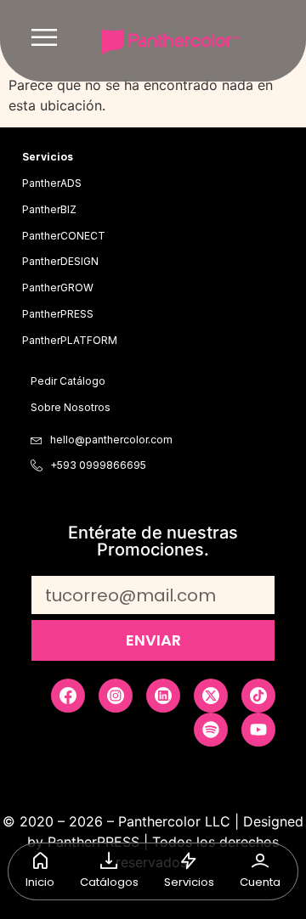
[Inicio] (39, 860)
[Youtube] (258, 730)
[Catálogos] (108, 860)
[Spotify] (211, 730)
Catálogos (109, 882)
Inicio (40, 882)
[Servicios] (188, 860)
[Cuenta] (260, 860)
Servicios (189, 882)
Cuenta (260, 882)
